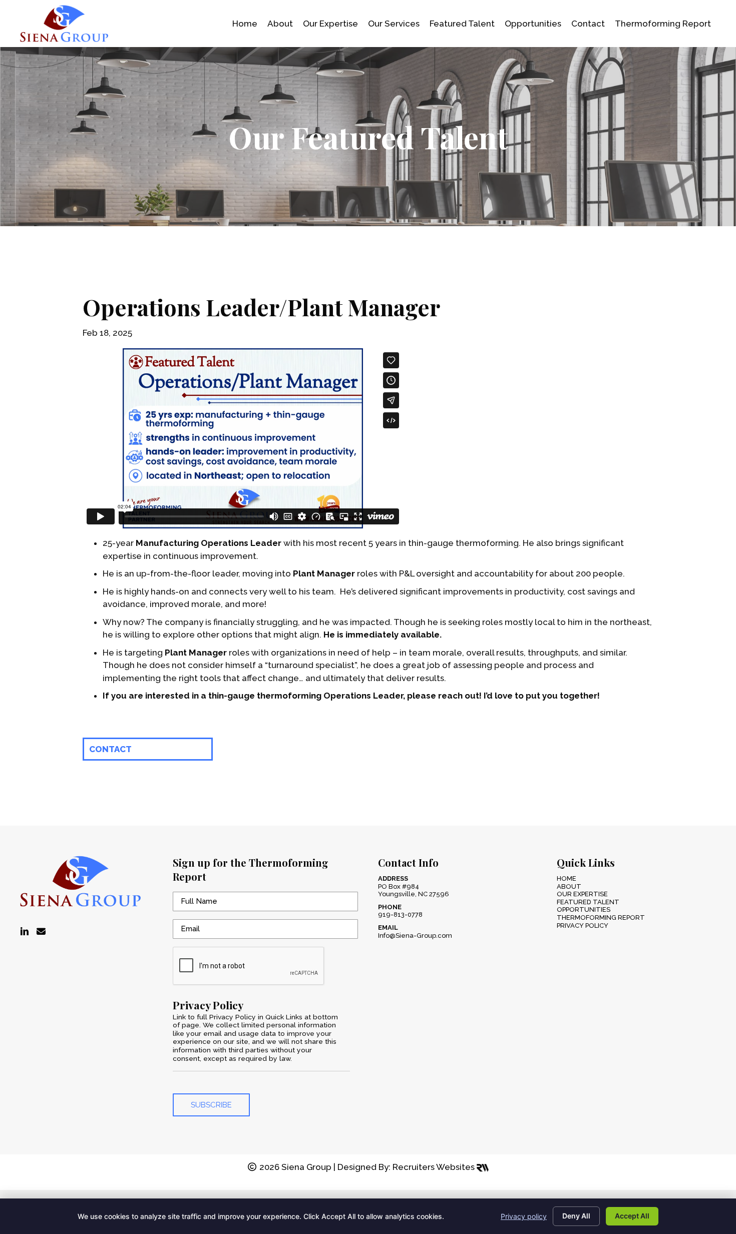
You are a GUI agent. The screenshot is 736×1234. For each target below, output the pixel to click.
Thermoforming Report (601, 917)
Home (566, 878)
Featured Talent (588, 902)
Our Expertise (582, 894)
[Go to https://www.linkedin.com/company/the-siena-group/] (24, 932)
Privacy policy (524, 1216)
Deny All (576, 1215)
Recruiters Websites (435, 1167)
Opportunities (583, 909)
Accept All (632, 1215)
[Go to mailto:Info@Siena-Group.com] (41, 932)
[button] (148, 749)
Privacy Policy (582, 925)
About (569, 886)
